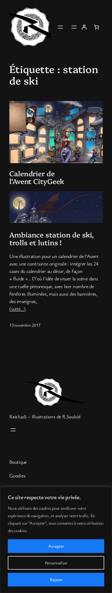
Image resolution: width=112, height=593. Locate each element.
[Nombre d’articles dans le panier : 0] (96, 27)
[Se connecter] (84, 27)
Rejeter (56, 579)
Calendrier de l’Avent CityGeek (36, 177)
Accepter (56, 546)
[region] (56, 540)
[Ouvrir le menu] (60, 27)
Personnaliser (56, 563)
